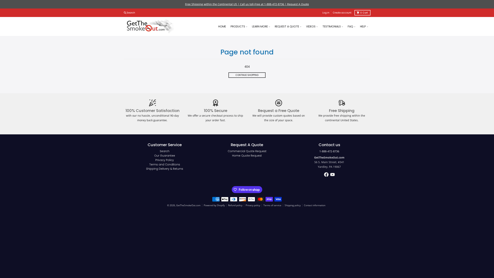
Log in (325, 12)
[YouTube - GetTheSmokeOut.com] (332, 174)
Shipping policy (293, 205)
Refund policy (235, 205)
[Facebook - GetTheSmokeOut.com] (326, 174)
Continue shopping (247, 75)
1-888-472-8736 (329, 151)
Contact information (314, 205)
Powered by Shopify (214, 205)
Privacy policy (253, 205)
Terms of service (272, 205)
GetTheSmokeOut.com (188, 205)
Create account (342, 12)
